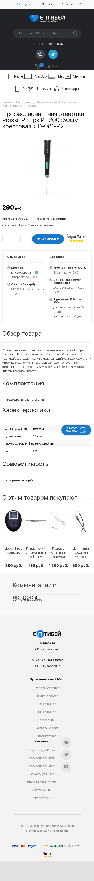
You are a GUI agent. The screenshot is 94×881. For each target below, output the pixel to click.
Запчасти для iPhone (41, 750)
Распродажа (24, 4)
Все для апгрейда (47, 687)
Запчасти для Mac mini (41, 782)
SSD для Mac (47, 703)
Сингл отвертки (13, 106)
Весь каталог (47, 735)
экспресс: (59, 316)
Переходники (47, 719)
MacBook (41, 76)
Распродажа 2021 (47, 727)
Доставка (48, 4)
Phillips (31, 106)
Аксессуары (70, 89)
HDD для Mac (47, 711)
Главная (7, 102)
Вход (54, 66)
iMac (60, 76)
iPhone (18, 76)
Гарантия (68, 4)
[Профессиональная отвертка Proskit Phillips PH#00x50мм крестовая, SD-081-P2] (47, 167)
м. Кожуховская (21, 272)
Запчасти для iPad (41, 758)
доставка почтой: (65, 307)
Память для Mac (47, 695)
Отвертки (70, 102)
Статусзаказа (72, 430)
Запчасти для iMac (41, 774)
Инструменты (41, 790)
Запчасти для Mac (41, 766)
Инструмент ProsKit (48, 102)
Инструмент (45, 89)
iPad (24, 89)
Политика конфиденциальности (47, 831)
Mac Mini (79, 76)
